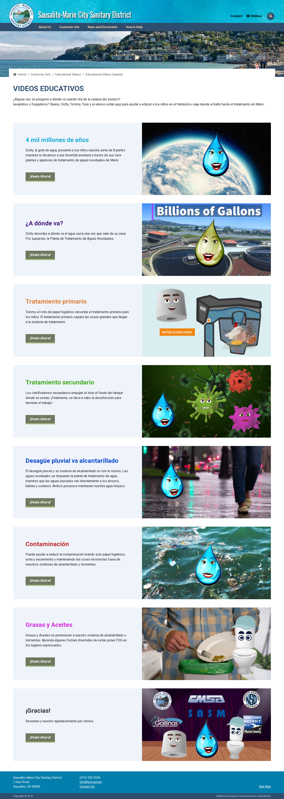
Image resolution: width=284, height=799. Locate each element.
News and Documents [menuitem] (103, 27)
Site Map (265, 786)
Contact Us (87, 786)
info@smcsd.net (91, 782)
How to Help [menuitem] (134, 27)
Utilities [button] (256, 16)
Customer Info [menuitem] (69, 27)
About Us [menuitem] (45, 27)
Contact (236, 16)
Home (22, 74)
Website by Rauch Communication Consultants (243, 796)
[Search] (270, 16)
